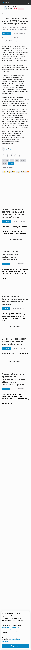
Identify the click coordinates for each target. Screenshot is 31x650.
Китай (17, 160)
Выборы (23, 160)
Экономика (5, 160)
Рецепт (4, 163)
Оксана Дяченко (10, 149)
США (12, 160)
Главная (4, 13)
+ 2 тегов (11, 163)
